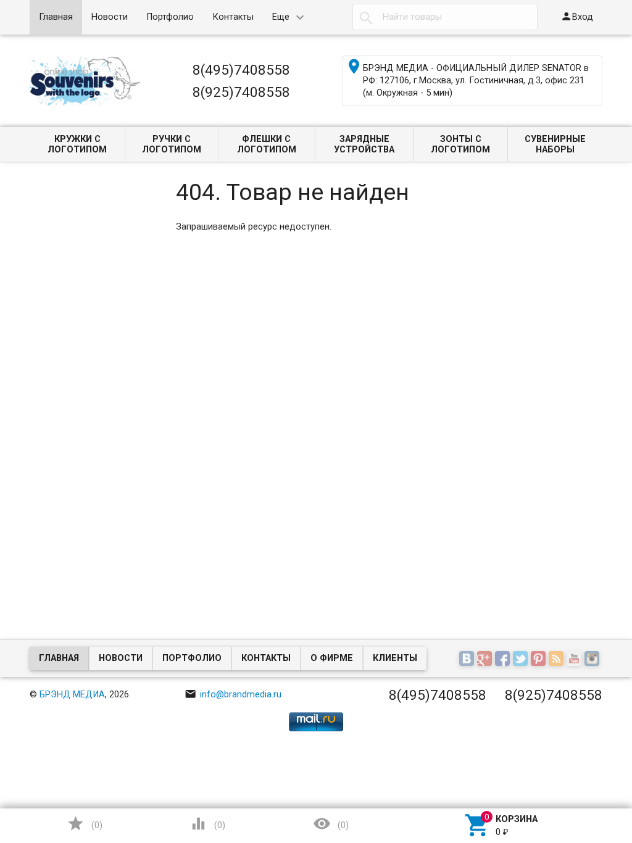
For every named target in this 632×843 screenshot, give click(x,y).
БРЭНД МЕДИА (72, 694)
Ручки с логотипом (171, 144)
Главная (56, 17)
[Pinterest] (540, 659)
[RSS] (558, 659)
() (84, 824)
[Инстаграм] (593, 659)
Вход (576, 16)
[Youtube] (575, 659)
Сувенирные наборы (555, 144)
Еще (280, 17)
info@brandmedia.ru (233, 694)
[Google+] (486, 659)
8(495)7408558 (241, 70)
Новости (109, 17)
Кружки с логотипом (77, 144)
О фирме (331, 658)
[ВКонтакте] (468, 659)
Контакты (233, 17)
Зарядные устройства (364, 144)
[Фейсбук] (504, 659)
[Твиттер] (522, 659)
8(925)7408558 (241, 92)
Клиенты (395, 658)
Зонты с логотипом (460, 144)
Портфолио (170, 17)
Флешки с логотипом (266, 144)
